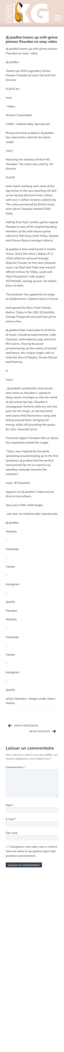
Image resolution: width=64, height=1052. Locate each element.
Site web (11, 833)
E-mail (11, 819)
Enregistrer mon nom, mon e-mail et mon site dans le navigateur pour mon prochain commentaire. (31, 851)
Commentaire (15, 767)
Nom (10, 805)
